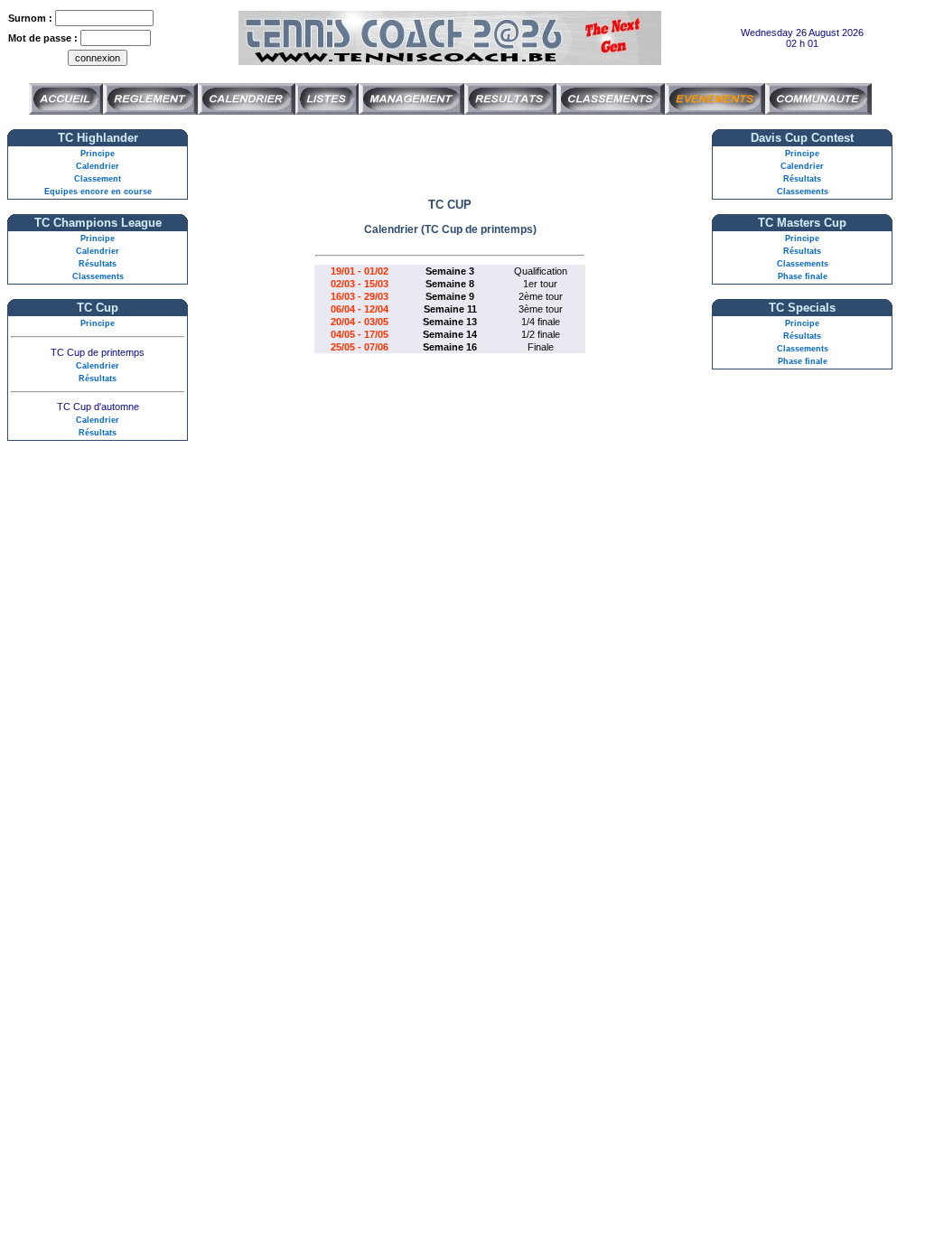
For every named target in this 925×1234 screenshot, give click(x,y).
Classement (97, 178)
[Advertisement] (449, 156)
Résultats (98, 263)
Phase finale (802, 276)
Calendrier (97, 166)
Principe (97, 153)
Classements (98, 276)
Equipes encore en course (98, 191)
